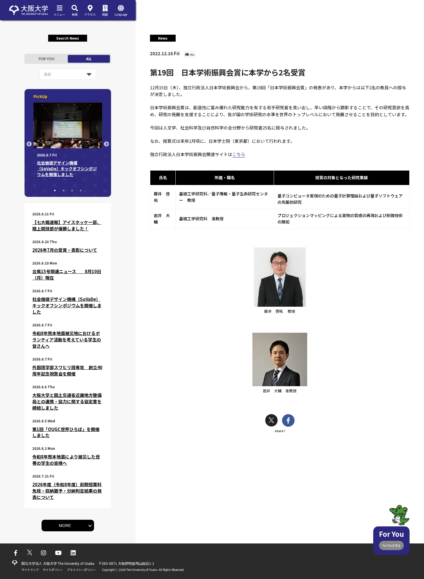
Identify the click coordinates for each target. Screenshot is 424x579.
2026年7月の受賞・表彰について (64, 250)
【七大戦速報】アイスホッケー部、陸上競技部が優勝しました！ (66, 225)
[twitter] (271, 421)
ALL (88, 59)
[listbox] (68, 74)
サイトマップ (30, 569)
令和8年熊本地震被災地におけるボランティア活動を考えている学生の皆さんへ (66, 339)
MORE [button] (65, 525)
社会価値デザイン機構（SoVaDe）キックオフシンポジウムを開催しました (67, 305)
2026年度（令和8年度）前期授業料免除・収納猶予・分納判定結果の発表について (67, 490)
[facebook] (288, 421)
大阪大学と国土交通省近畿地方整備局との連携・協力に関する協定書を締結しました (67, 401)
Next (106, 144)
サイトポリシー (53, 569)
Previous (29, 144)
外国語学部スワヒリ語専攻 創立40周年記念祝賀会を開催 (67, 370)
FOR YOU (47, 59)
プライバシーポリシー (81, 569)
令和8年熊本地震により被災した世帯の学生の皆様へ (66, 460)
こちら (238, 154)
